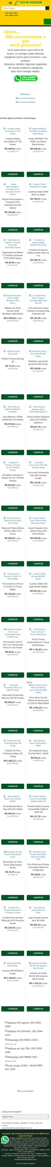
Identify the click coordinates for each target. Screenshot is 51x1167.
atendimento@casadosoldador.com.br (25, 1159)
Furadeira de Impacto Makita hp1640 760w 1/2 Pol (38, 253)
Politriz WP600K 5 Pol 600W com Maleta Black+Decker (38, 142)
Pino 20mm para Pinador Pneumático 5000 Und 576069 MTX (38, 867)
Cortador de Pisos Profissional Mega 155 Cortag (13, 753)
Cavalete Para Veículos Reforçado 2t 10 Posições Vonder (12, 920)
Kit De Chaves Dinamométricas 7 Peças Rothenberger (38, 642)
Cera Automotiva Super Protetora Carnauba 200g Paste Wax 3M (38, 311)
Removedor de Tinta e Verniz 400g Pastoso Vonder (12, 865)
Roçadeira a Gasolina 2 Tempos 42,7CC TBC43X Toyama (12, 478)
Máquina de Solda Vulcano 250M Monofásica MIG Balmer (12, 311)
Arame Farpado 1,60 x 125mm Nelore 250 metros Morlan (38, 531)
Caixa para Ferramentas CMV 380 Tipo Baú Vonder (38, 475)
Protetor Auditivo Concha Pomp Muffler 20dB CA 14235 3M (38, 809)
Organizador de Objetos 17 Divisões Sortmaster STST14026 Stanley (12, 255)
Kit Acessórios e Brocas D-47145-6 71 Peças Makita (12, 587)
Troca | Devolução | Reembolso (25, 1163)
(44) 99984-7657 (11, 15)
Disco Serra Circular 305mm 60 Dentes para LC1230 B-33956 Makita (38, 700)
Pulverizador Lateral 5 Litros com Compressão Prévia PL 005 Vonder (12, 645)
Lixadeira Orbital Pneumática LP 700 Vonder (12, 142)
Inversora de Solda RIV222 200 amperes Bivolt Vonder (38, 976)
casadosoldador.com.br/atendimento (25, 1155)
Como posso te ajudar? (12, 1112)
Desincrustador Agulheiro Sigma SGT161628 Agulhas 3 (38, 420)
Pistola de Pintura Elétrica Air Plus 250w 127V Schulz (12, 531)
